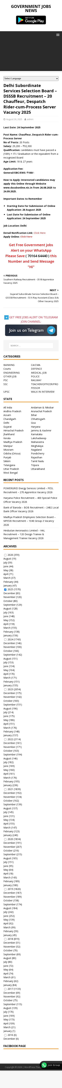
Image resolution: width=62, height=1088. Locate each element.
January (7, 585)
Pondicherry (37, 453)
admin (30, 119)
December (9, 593)
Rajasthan (36, 457)
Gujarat (7, 426)
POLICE (35, 376)
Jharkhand (8, 434)
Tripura (35, 465)
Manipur (8, 446)
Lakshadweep (38, 438)
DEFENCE (36, 368)
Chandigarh (9, 419)
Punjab (7, 457)
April (5, 574)
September (9, 604)
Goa (33, 422)
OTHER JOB (10, 376)
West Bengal (10, 472)
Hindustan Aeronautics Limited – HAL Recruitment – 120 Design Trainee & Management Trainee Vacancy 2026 (24, 534)
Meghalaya (37, 446)
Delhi (6, 422)
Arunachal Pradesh (41, 411)
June (5, 566)
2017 (10, 988)
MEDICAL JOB (39, 372)
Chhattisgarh (38, 419)
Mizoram (8, 449)
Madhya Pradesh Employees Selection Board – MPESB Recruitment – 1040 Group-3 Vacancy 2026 (29, 520)
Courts (7, 368)
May (5, 570)
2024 (10, 639)
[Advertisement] (31, 55)
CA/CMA (35, 365)
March (7, 577)
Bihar (34, 415)
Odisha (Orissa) (11, 453)
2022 (10, 739)
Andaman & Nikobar (42, 407)
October (8, 601)
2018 (10, 938)
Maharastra (37, 442)
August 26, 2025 (14, 119)
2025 (10, 589)
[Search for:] (31, 346)
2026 (10, 554)
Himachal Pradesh (13, 430)
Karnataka (36, 434)
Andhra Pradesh (12, 411)
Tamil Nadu (37, 461)
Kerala (7, 438)
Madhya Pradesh (12, 442)
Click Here (39, 232)
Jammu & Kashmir (41, 430)
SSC (5, 384)
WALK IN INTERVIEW (42, 391)
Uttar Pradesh (11, 469)
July (5, 562)
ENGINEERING (11, 372)
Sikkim (7, 461)
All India (7, 407)
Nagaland (36, 449)
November (9, 597)
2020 (10, 839)
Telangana (9, 465)
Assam (7, 415)
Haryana (35, 426)
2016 (10, 1035)
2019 (10, 889)
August (7, 558)
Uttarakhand (38, 469)
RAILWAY (36, 380)
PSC (5, 380)
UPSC (6, 391)
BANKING (8, 365)
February (8, 581)
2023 (10, 689)
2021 (10, 789)
